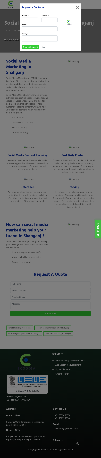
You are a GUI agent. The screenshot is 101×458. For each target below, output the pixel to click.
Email (24, 24)
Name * (25, 16)
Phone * (45, 16)
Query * (25, 34)
